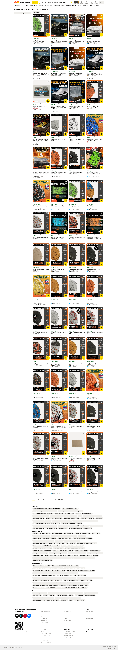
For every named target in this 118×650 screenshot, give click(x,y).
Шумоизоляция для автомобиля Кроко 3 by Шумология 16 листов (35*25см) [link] (77, 41)
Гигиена (43, 616)
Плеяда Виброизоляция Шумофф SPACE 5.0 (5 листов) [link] (75, 173)
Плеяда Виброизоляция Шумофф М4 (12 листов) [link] (58, 301)
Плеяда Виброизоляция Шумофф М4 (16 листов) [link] (58, 270)
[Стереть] (70, 2)
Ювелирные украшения (46, 642)
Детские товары (44, 640)
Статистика (5, 647)
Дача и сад (43, 629)
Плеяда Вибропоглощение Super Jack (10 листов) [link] (40, 427)
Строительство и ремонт (46, 638)
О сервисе (66, 616)
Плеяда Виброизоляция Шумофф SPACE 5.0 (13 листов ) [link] (93, 492)
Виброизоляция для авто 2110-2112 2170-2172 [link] (40, 107)
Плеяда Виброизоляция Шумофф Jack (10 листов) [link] (40, 459)
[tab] (17, 5)
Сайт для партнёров (68, 637)
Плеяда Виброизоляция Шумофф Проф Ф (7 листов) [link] (41, 364)
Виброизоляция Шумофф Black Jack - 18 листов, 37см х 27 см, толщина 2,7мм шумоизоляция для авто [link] (41, 206)
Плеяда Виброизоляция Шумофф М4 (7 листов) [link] (77, 364)
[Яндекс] (115, 648)
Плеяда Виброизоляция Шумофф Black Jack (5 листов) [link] (41, 395)
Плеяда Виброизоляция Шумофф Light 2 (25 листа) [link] (77, 395)
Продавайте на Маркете (69, 633)
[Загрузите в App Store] (17, 617)
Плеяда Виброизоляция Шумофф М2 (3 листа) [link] (59, 140)
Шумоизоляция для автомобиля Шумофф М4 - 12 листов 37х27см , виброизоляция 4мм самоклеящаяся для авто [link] (40, 301)
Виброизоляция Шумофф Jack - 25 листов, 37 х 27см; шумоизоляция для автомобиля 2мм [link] (58, 427)
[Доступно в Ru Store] (29, 617)
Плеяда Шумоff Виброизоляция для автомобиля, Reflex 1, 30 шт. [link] (76, 206)
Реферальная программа (91, 613)
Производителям (89, 614)
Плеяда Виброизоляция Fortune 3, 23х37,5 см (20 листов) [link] (93, 107)
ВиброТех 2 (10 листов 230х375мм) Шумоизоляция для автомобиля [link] (76, 74)
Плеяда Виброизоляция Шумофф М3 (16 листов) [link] (58, 395)
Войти (101, 2)
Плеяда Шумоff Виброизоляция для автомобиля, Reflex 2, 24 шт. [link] (58, 173)
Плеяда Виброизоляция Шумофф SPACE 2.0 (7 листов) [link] (93, 459)
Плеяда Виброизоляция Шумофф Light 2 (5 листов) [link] (77, 301)
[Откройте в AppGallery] (25, 617)
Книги (42, 631)
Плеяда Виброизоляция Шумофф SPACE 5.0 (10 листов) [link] (40, 333)
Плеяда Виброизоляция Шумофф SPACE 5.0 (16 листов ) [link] (93, 270)
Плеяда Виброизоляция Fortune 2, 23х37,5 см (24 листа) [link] (58, 364)
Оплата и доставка (67, 613)
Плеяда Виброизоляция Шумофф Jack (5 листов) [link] (40, 238)
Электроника (44, 618)
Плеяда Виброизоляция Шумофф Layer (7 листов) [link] (41, 270)
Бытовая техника (44, 614)
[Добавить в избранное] (48, 16)
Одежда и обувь (44, 620)
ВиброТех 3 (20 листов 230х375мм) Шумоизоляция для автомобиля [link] (94, 41)
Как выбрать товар (67, 611)
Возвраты (66, 618)
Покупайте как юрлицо (68, 614)
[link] (46, 509)
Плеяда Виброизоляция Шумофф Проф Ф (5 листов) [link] (77, 238)
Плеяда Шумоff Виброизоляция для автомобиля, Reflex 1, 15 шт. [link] (40, 41)
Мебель (43, 613)
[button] (36, 12)
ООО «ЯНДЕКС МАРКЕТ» (112, 646)
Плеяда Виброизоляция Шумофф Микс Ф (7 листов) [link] (77, 492)
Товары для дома (44, 622)
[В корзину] (48, 35)
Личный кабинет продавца (69, 631)
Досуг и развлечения (45, 611)
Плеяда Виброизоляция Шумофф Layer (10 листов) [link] (77, 459)
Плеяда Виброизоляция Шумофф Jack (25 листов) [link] (76, 427)
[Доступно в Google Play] (21, 617)
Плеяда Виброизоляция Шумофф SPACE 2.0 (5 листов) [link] (93, 427)
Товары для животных (45, 637)
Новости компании (89, 611)
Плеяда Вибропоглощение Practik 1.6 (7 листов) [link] (76, 140)
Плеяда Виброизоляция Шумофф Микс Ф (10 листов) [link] (95, 333)
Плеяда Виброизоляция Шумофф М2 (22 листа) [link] (58, 333)
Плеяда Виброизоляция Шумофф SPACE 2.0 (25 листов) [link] (93, 364)
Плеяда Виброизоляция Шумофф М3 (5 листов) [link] (95, 301)
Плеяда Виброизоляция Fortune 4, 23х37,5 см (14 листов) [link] (93, 206)
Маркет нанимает (89, 618)
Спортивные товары (45, 635)
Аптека (42, 624)
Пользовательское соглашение (15, 647)
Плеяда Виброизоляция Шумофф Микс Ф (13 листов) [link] (77, 333)
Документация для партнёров (70, 635)
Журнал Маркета (67, 620)
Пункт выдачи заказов (90, 616)
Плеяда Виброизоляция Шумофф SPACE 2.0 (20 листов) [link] (75, 270)
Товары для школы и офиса (46, 633)
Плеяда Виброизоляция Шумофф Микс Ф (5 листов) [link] (59, 459)
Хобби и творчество (45, 627)
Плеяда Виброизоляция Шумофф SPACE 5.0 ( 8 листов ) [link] (58, 492)
